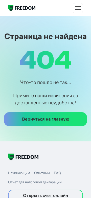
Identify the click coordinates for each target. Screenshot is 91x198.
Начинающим (19, 173)
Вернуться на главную (45, 119)
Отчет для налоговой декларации (35, 182)
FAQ (57, 173)
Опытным (42, 173)
